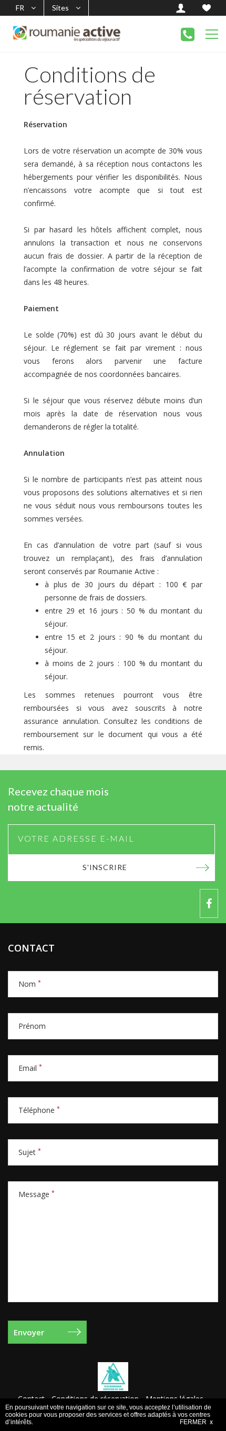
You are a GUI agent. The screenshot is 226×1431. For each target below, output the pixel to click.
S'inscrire (105, 867)
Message (36, 1194)
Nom (29, 984)
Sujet (29, 1152)
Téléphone (39, 1110)
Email (30, 1068)
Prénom (32, 1026)
